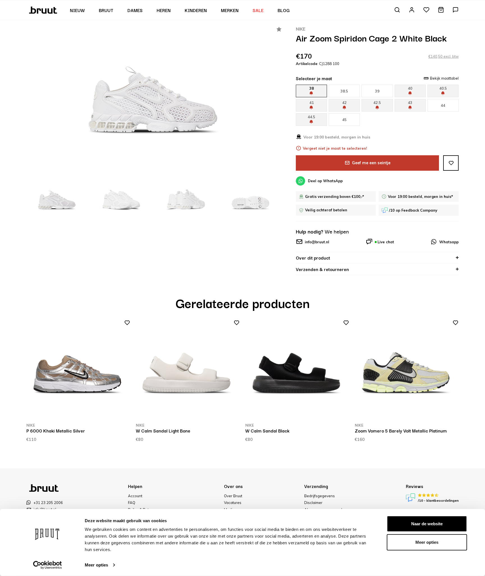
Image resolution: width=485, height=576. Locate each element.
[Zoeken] (397, 10)
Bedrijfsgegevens (319, 496)
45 (344, 119)
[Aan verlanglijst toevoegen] (451, 163)
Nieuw (77, 10)
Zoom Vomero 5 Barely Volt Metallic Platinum (401, 430)
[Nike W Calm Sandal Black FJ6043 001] (297, 371)
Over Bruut (233, 496)
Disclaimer (313, 502)
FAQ (131, 502)
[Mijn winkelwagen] (441, 10)
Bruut (106, 10)
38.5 (344, 91)
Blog (284, 10)
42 (344, 102)
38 (311, 88)
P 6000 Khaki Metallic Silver (55, 430)
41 (311, 102)
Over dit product (313, 257)
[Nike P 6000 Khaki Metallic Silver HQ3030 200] (78, 371)
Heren (164, 10)
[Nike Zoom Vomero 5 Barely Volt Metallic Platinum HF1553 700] (407, 371)
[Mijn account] (412, 10)
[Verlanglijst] (426, 10)
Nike (300, 29)
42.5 (377, 102)
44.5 (311, 117)
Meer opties (96, 565)
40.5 (443, 88)
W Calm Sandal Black (267, 430)
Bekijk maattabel (444, 78)
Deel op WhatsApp (325, 181)
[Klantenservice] (455, 10)
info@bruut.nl (317, 242)
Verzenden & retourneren (322, 269)
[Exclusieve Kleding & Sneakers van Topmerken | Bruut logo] (43, 9)
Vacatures (232, 502)
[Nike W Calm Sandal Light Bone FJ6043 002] (188, 371)
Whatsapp (449, 242)
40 (410, 88)
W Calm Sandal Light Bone (163, 430)
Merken (230, 10)
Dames (135, 10)
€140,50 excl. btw (443, 56)
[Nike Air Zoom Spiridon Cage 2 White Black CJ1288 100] (154, 100)
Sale (258, 10)
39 (377, 91)
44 (443, 105)
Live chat (386, 242)
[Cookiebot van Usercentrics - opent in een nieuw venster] (47, 565)
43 (410, 102)
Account (135, 496)
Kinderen (196, 10)
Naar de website (427, 523)
